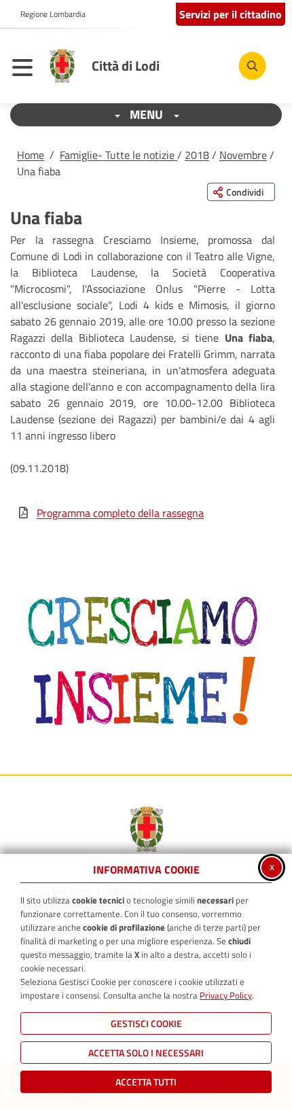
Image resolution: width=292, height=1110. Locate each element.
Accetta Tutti (146, 1082)
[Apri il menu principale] (25, 69)
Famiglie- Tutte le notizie (118, 155)
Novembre (243, 155)
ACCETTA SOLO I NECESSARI (146, 1052)
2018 (197, 155)
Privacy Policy (226, 995)
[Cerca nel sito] (252, 65)
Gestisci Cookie (146, 1023)
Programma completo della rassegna (120, 513)
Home (30, 155)
